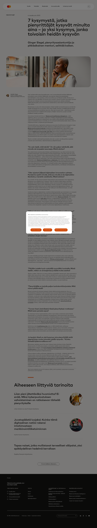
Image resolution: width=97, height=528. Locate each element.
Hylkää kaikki (47, 229)
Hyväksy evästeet (36, 229)
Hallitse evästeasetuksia (61, 229)
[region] (49, 222)
